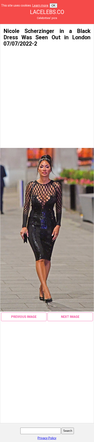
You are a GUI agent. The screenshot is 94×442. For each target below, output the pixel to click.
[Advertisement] (47, 97)
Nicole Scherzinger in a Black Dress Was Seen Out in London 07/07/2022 (47, 37)
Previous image (24, 317)
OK (53, 5)
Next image (70, 317)
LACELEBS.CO (47, 12)
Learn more (40, 5)
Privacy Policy (47, 438)
